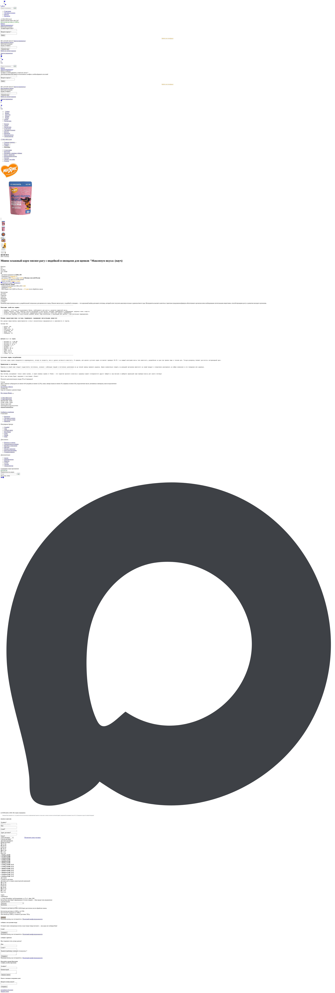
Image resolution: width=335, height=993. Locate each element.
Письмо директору (9, 449)
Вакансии (7, 421)
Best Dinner (7, 432)
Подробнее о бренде (7, 386)
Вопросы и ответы (9, 442)
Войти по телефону (167, 38)
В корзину (17, 283)
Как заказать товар (9, 419)
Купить (3, 917)
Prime (5, 436)
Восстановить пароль (7, 42)
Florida (6, 435)
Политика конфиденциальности (10, 408)
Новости (6, 461)
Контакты (7, 16)
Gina (5, 429)
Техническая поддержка (11, 444)
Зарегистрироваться (19, 41)
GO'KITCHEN (8, 430)
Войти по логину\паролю (8, 51)
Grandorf (6, 427)
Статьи (6, 462)
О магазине (7, 11)
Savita (6, 433)
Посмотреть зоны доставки (32, 837)
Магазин (6, 447)
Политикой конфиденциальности (32, 919)
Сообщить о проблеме (7, 412)
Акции (6, 125)
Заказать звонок (5, 974)
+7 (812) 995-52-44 (6, 19)
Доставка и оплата (9, 13)
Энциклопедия (8, 136)
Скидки (6, 464)
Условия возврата (9, 452)
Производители (9, 135)
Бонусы (6, 14)
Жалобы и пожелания (10, 445)
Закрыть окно (5, 991)
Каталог (6, 124)
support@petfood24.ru (7, 407)
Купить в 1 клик (7, 283)
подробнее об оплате (7, 990)
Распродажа (7, 127)
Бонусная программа (10, 450)
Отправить (4, 932)
